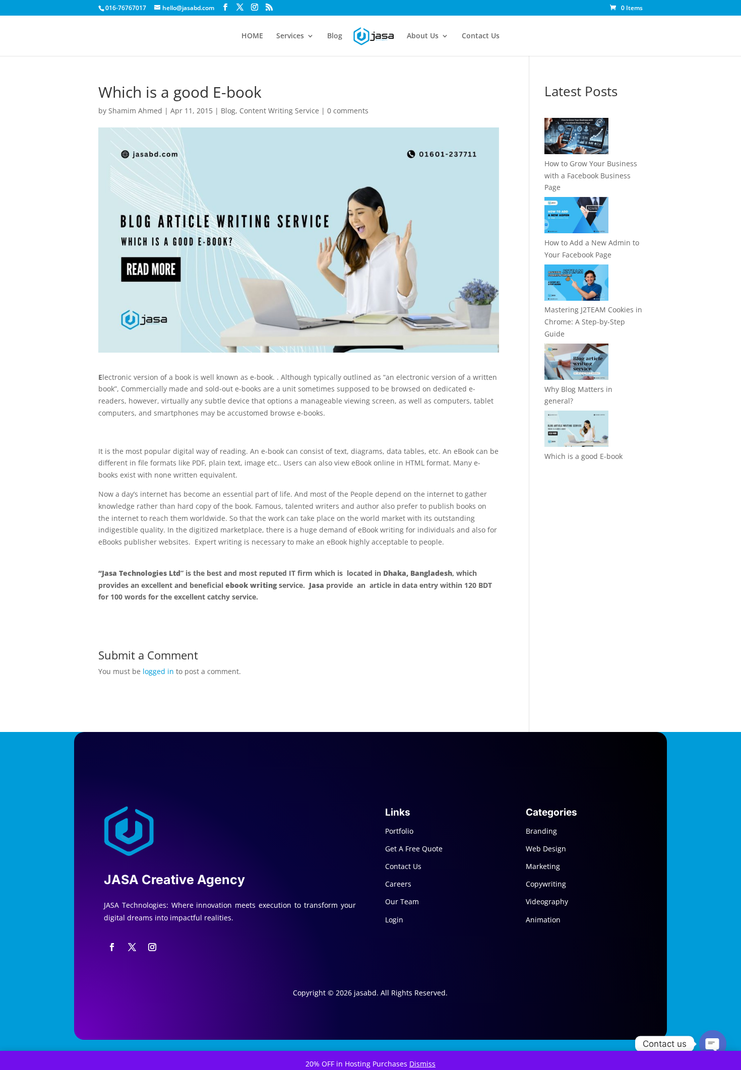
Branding (541, 831)
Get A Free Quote (414, 848)
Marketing (543, 866)
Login (394, 919)
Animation (543, 919)
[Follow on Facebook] (112, 947)
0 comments (347, 110)
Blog (334, 36)
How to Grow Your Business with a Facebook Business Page (590, 175)
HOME (252, 36)
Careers (398, 884)
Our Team (402, 901)
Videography (547, 901)
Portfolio (399, 831)
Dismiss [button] (422, 1063)
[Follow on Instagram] (152, 947)
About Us (423, 36)
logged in (158, 671)
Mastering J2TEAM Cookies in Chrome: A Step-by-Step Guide (593, 322)
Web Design (546, 848)
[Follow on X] (132, 947)
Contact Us (481, 36)
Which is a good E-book (583, 456)
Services (290, 36)
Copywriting (546, 884)
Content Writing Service (279, 110)
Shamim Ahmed (135, 110)
